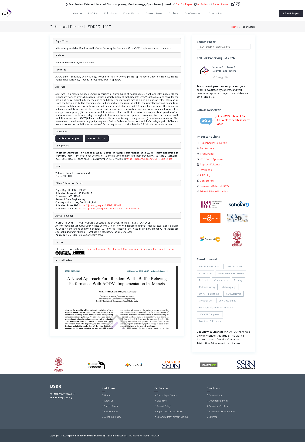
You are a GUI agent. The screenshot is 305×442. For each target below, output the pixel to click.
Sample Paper (216, 395)
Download (205, 170)
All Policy (202, 4)
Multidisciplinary (207, 286)
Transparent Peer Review (231, 273)
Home (234, 26)
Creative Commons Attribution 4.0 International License (117, 249)
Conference (206, 180)
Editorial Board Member (213, 191)
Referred (203, 280)
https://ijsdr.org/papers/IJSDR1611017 (100, 205)
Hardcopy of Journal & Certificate (216, 307)
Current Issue (154, 13)
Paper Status (220, 4)
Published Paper (69, 138)
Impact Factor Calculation (170, 411)
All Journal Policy (112, 417)
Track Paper (206, 153)
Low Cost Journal (228, 300)
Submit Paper (290, 13)
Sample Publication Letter (222, 411)
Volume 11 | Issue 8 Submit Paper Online (225, 69)
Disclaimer (162, 401)
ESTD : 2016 (205, 273)
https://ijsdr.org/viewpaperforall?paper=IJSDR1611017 (109, 208)
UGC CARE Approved (211, 159)
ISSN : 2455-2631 (235, 266)
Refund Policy (164, 406)
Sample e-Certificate (219, 406)
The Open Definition (164, 249)
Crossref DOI (206, 300)
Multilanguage (229, 286)
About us (108, 401)
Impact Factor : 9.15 (209, 266)
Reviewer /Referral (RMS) (214, 186)
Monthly (238, 280)
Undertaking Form (218, 401)
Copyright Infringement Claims (172, 417)
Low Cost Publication (210, 321)
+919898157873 (67, 393)
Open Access (221, 280)
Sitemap (213, 417)
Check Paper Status (167, 395)
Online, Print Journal (209, 293)
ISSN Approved (233, 293)
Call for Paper (183, 4)
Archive (173, 13)
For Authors (206, 148)
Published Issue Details (213, 143)
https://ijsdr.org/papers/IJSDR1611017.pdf (149, 158)
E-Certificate (96, 138)
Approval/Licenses (210, 164)
